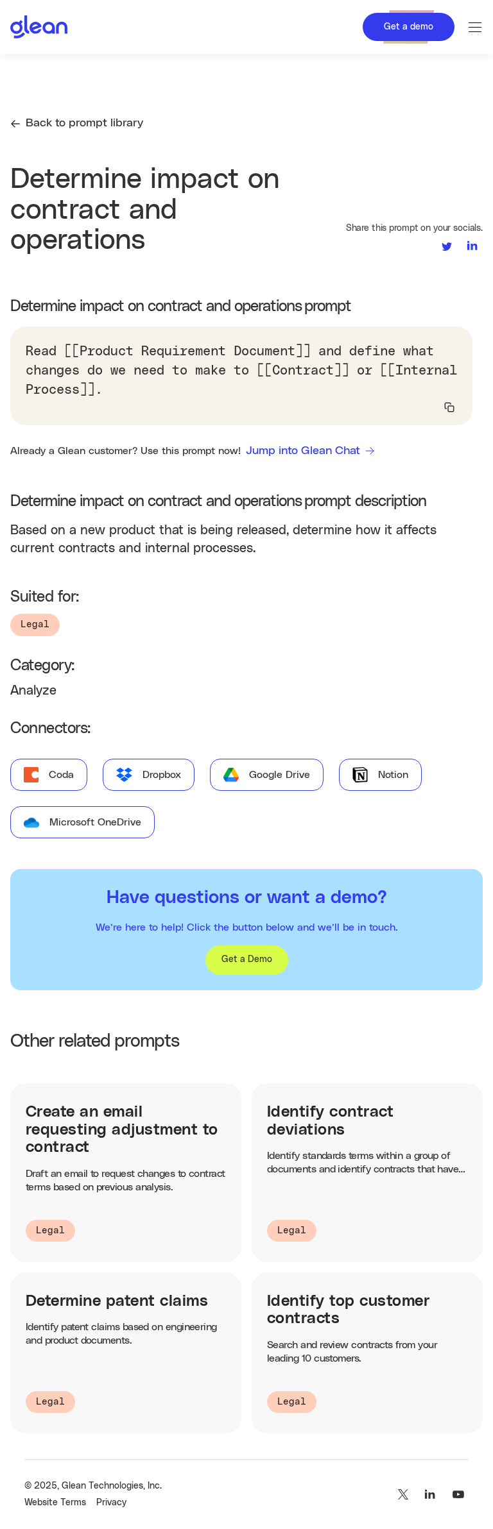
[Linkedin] (430, 1494)
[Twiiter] (402, 1494)
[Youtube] (458, 1494)
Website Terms (55, 1502)
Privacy (111, 1502)
